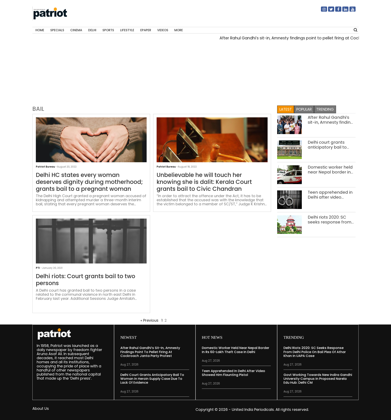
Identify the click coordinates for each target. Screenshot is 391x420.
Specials (57, 30)
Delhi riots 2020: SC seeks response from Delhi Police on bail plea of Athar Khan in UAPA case (329, 219)
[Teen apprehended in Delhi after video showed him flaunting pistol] (289, 199)
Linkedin (343, 10)
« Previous (149, 320)
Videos (162, 30)
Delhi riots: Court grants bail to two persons (85, 280)
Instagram (322, 10)
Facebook (336, 10)
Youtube (350, 10)
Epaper (145, 30)
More (178, 30)
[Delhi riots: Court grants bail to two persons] (91, 255)
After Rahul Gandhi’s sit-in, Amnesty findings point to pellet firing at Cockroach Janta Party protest (332, 120)
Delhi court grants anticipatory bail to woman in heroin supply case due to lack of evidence (327, 145)
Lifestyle (127, 30)
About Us (40, 408)
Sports (108, 30)
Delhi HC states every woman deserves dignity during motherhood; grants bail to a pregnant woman (89, 182)
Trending (325, 109)
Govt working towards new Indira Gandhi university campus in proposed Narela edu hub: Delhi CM (317, 378)
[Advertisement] (195, 74)
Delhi (92, 30)
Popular (304, 109)
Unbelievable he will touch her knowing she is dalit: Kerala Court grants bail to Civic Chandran (204, 182)
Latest (285, 109)
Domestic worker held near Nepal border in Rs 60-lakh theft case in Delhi (330, 169)
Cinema (76, 30)
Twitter (329, 10)
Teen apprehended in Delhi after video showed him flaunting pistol (330, 195)
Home (39, 30)
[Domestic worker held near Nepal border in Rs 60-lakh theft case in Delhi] (289, 174)
